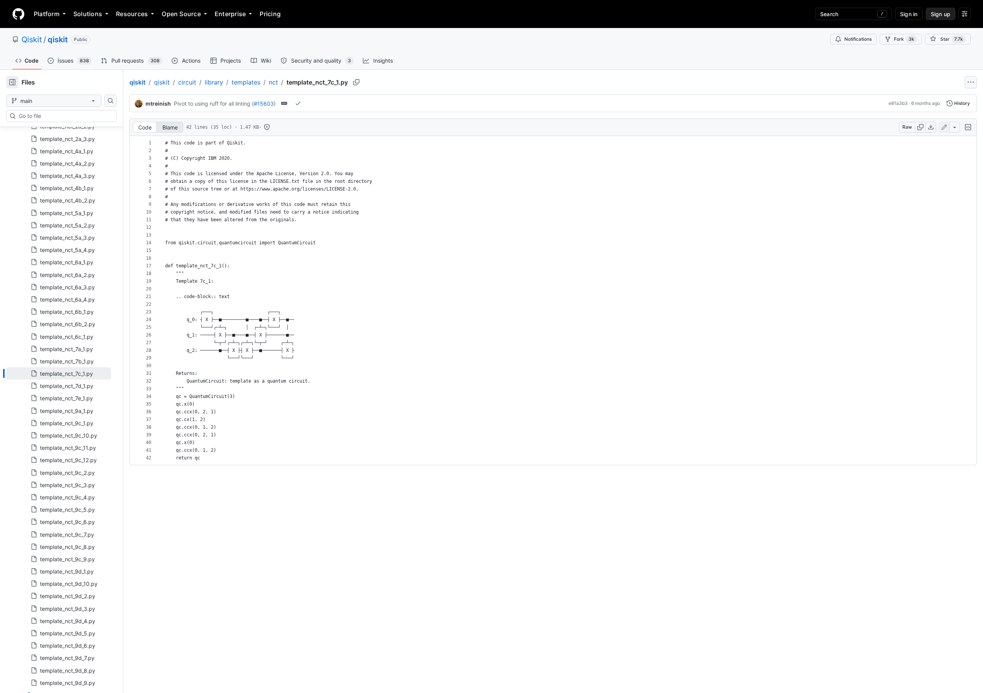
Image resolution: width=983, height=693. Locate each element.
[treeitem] (58, 373)
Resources (132, 14)
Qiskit (32, 39)
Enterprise (230, 14)
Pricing (270, 14)
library (214, 82)
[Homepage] (18, 14)
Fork (904, 39)
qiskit (58, 39)
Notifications (858, 39)
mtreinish (158, 103)
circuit (187, 82)
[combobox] (64, 116)
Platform (47, 14)
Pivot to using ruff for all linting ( (214, 103)
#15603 (264, 103)
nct (273, 82)
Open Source (181, 14)
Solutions (87, 14)
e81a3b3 (898, 103)
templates (246, 82)
